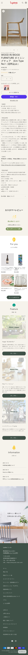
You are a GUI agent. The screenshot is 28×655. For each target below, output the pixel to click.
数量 (2, 75)
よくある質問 (6, 603)
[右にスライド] (17, 50)
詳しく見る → (14, 353)
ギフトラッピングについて (10, 624)
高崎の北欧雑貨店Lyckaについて (11, 596)
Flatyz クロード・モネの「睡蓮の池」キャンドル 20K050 (19, 268)
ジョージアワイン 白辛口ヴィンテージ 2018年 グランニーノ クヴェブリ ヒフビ (7, 268)
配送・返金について (8, 620)
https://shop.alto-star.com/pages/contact (13, 165)
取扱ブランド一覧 (7, 575)
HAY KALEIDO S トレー (6, 288)
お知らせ (5, 610)
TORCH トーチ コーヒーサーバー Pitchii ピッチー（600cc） (20, 289)
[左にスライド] (10, 50)
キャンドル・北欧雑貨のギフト (11, 582)
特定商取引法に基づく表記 (10, 634)
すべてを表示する (14, 297)
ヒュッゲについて (7, 592)
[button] (2, 2)
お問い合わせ (6, 613)
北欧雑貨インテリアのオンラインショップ (14, 650)
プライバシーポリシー (8, 631)
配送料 (4, 69)
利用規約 (5, 627)
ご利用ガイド (6, 617)
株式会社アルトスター (9, 551)
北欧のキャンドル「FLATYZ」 (11, 585)
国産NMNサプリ (7, 589)
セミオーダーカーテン (8, 579)
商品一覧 (5, 571)
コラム (5, 600)
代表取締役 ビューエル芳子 (10, 553)
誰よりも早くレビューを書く (14, 229)
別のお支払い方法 (14, 100)
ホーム (5, 568)
